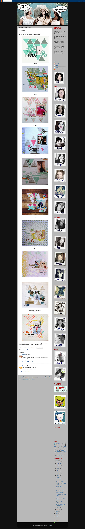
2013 (57, 511)
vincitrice (57, 443)
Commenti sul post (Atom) (28, 379)
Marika (56, 65)
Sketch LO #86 (59, 497)
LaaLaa (57, 63)
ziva (56, 69)
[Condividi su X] (39, 348)
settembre (59, 466)
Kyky (23, 365)
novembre (59, 463)
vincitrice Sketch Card (59, 454)
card (57, 455)
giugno (58, 472)
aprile (58, 475)
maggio (58, 473)
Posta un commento (25, 371)
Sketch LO (26, 349)
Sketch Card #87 (59, 481)
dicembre (59, 461)
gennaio (58, 509)
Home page (35, 377)
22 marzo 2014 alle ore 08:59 (28, 369)
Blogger (50, 525)
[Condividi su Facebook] (41, 348)
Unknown (57, 67)
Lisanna (24, 354)
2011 (57, 515)
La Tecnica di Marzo (60, 490)
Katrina (35, 312)
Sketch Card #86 (59, 492)
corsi (65, 452)
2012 (57, 513)
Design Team (63, 447)
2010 (57, 516)
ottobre (58, 465)
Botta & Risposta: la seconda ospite (60, 505)
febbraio (58, 507)
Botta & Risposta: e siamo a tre (60, 479)
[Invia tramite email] (37, 348)
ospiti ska (60, 452)
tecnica (58, 449)
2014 (57, 460)
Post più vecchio (46, 377)
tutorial (64, 449)
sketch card (57, 446)
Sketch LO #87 (59, 486)
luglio (58, 470)
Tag (57, 450)
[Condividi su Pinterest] (42, 348)
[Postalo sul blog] (38, 348)
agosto (58, 468)
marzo (58, 477)
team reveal (61, 455)
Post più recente (24, 377)
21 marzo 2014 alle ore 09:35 (28, 361)
